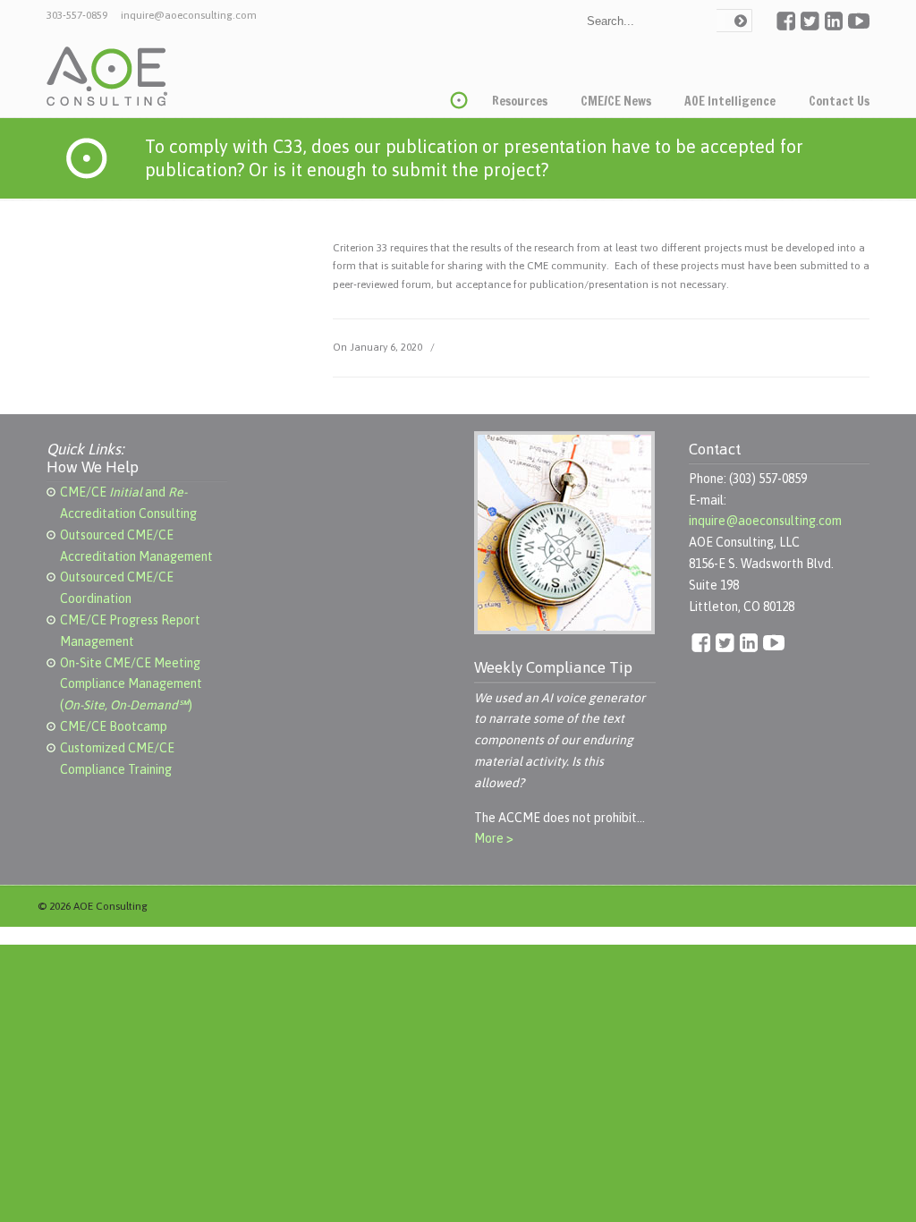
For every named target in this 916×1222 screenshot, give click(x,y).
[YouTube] (858, 27)
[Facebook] (785, 27)
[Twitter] (810, 27)
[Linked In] (834, 27)
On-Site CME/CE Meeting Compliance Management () (131, 684)
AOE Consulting (107, 76)
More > (493, 838)
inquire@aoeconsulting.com (189, 15)
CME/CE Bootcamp (113, 726)
